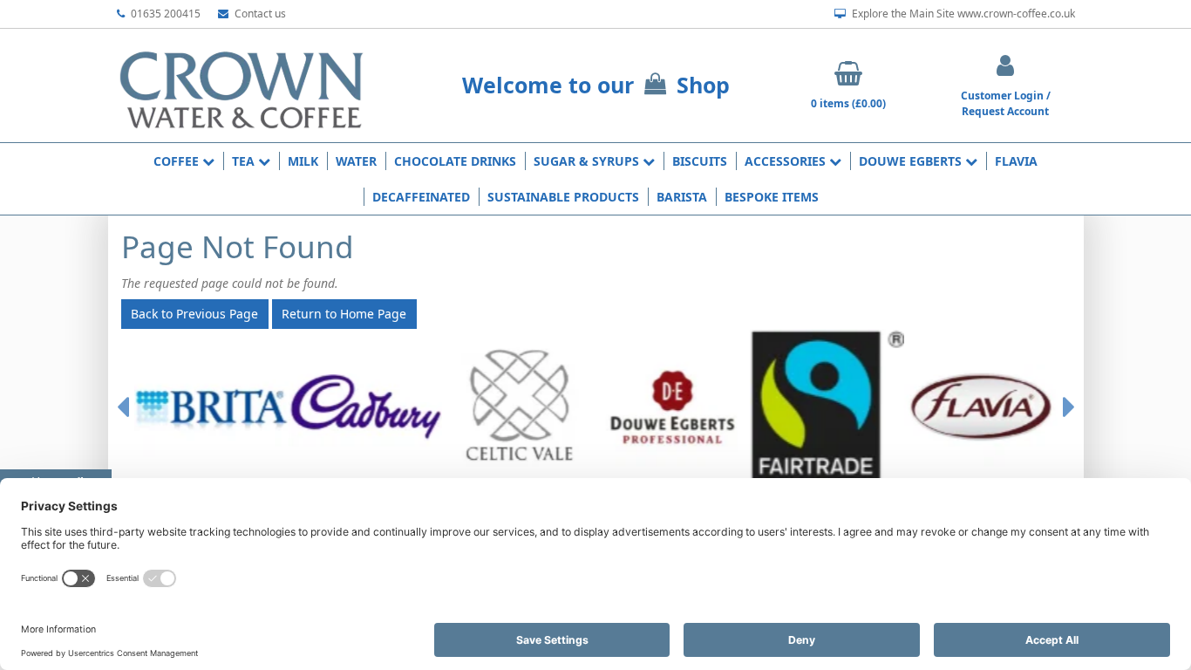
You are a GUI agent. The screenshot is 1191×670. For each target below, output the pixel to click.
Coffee (177, 161)
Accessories (787, 161)
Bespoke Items (772, 196)
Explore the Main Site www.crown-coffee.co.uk (962, 13)
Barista (682, 196)
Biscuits (699, 161)
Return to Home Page (344, 313)
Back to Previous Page (194, 313)
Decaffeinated (421, 196)
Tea (245, 161)
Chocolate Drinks (455, 161)
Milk (303, 161)
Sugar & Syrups (588, 161)
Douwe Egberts (912, 161)
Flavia (1016, 161)
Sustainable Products (563, 196)
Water (356, 161)
